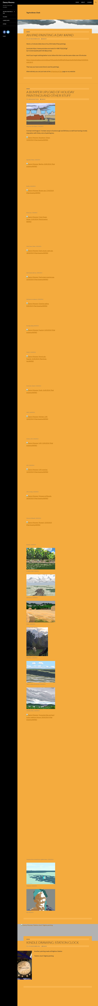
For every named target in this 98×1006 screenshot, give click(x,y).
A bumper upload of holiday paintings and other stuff (50, 93)
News (28, 32)
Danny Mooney (9, 2)
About (83, 2)
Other (4, 24)
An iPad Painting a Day (8, 12)
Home (77, 2)
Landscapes (6, 20)
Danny (45, 39)
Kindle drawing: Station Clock (52, 942)
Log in (4, 36)
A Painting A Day (56, 71)
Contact (89, 2)
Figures (5, 16)
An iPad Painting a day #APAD (50, 35)
